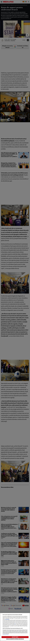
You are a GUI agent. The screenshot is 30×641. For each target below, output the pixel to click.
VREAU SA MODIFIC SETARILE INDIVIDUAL (15, 639)
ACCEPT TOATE (15, 637)
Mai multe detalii (7, 619)
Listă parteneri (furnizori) (6, 634)
